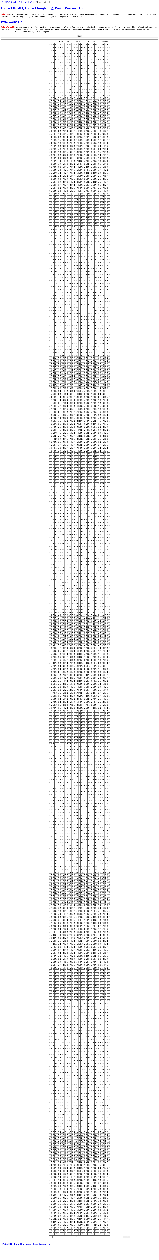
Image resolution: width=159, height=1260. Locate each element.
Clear (79, 36)
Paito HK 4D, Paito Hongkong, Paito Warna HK (42, 8)
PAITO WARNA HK (9, 2)
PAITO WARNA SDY (28, 2)
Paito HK (5, 14)
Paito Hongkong (22, 1244)
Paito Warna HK (12, 21)
